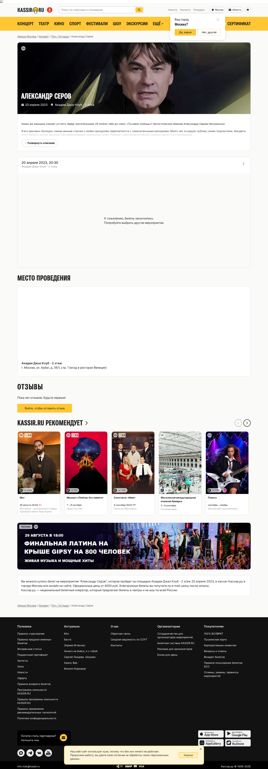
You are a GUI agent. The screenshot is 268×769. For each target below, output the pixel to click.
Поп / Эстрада (60, 36)
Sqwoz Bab (70, 662)
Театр (44, 23)
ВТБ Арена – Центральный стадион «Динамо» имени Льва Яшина (38, 510)
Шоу (117, 23)
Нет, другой (209, 32)
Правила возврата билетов (34, 683)
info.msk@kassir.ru (28, 766)
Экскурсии (137, 23)
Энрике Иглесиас (74, 645)
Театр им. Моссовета (125, 508)
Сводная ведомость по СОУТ (129, 639)
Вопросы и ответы (215, 651)
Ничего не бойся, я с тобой (80, 651)
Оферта (22, 678)
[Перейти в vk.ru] (39, 753)
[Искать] (139, 9)
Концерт (25, 23)
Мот (66, 633)
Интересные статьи (29, 648)
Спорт (75, 23)
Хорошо (188, 755)
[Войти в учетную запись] (248, 10)
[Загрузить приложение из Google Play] (238, 734)
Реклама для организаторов (174, 648)
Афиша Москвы (26, 36)
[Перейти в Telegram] (30, 753)
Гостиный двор (169, 509)
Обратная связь (121, 633)
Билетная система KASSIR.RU (175, 643)
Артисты (22, 660)
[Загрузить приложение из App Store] (211, 734)
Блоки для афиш (167, 654)
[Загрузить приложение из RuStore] (238, 742)
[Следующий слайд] (247, 423)
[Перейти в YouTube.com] (48, 753)
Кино (59, 23)
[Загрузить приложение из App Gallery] (211, 742)
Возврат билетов (214, 656)
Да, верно (185, 32)
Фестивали (97, 23)
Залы (20, 666)
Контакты (116, 645)
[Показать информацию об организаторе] (243, 164)
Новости (22, 672)
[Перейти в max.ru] (21, 753)
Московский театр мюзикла (223, 508)
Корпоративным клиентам (220, 645)
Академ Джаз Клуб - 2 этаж (74, 105)
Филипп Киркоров (75, 668)
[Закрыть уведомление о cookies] (201, 749)
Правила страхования (30, 633)
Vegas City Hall (74, 508)
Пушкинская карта (215, 639)
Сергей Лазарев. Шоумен (80, 656)
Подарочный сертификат (32, 654)
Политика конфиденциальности (36, 718)
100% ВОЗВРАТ (213, 633)
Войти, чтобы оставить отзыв (45, 408)
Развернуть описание (41, 142)
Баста (67, 639)
